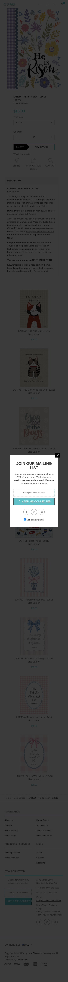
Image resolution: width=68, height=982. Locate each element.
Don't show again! (35, 519)
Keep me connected (36, 501)
